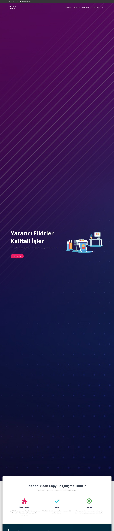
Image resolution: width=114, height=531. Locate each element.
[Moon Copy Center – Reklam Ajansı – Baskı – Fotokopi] (12, 7)
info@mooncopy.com (26, 1)
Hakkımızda (77, 7)
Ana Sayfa (68, 7)
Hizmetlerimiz (86, 7)
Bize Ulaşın (96, 7)
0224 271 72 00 (15, 1)
